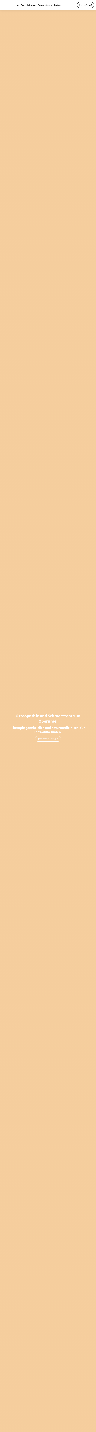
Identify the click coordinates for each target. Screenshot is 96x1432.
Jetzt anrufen (83, 5)
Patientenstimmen (45, 5)
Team (23, 5)
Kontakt (57, 5)
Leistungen (31, 5)
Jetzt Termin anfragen (48, 739)
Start (17, 5)
